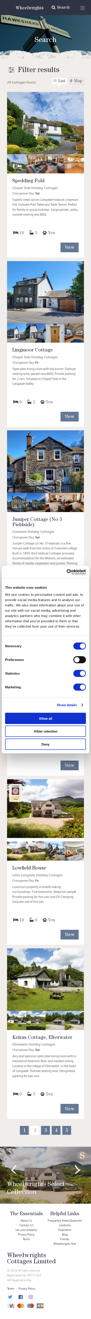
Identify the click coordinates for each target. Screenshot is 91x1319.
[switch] (79, 659)
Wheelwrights (30, 8)
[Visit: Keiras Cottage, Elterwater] (45, 979)
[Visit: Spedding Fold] (45, 123)
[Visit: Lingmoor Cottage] (45, 292)
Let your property (26, 1230)
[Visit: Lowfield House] (45, 810)
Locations (65, 1225)
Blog (65, 1234)
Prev (13, 1169)
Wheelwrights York (64, 1243)
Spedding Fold (28, 181)
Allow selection (45, 731)
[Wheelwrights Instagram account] (30, 1297)
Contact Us (26, 1225)
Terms (26, 1239)
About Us (26, 1220)
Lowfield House (29, 868)
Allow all (45, 718)
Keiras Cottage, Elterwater (42, 1038)
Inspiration (64, 1230)
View (69, 248)
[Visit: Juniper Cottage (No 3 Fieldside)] (45, 461)
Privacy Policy (26, 1234)
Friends (64, 1239)
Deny (45, 744)
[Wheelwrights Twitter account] (9, 1297)
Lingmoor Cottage (32, 350)
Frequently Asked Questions (65, 1220)
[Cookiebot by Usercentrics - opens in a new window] (66, 572)
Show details (67, 705)
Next (77, 1169)
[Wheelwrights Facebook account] (20, 1297)
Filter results (38, 70)
